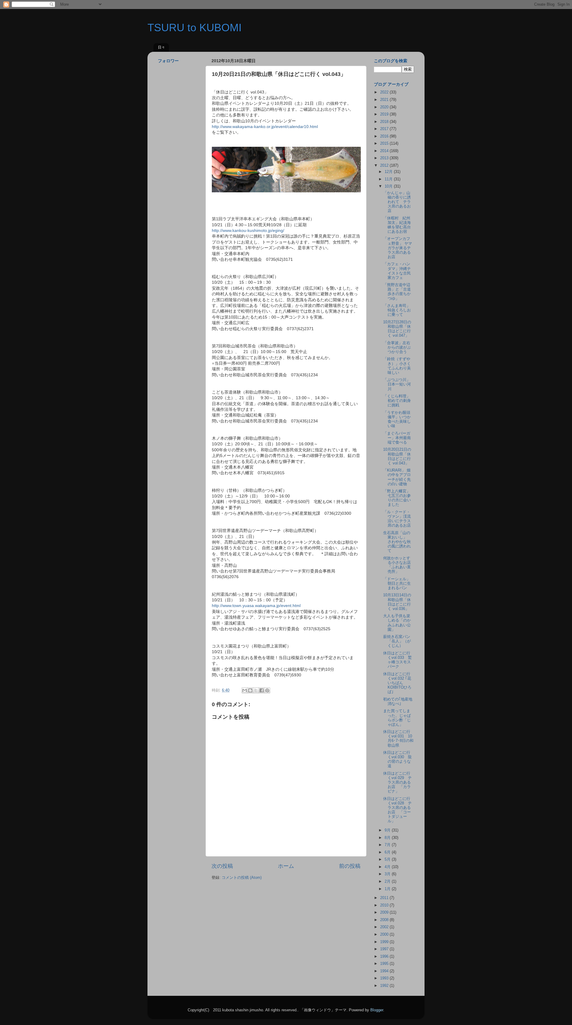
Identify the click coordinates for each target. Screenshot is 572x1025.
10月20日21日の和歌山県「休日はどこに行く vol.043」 (397, 456)
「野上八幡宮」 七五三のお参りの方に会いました (398, 498)
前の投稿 (349, 866)
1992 (385, 986)
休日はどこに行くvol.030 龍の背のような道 (397, 759)
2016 (385, 136)
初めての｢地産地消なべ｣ (397, 701)
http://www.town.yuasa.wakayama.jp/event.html (256, 605)
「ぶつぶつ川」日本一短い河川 (397, 384)
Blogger (376, 1010)
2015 (385, 143)
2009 (385, 912)
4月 (388, 867)
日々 (161, 47)
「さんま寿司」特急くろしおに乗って (397, 310)
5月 (388, 859)
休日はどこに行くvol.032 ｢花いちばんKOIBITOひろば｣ (397, 683)
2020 (385, 107)
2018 (385, 122)
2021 (385, 100)
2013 (385, 158)
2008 (385, 920)
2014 (385, 151)
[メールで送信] (245, 690)
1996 (385, 956)
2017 (385, 129)
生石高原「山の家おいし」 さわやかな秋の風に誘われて (397, 542)
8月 (388, 838)
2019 (385, 114)
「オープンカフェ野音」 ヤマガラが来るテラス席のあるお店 (397, 248)
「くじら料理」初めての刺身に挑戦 (397, 400)
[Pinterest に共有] (267, 690)
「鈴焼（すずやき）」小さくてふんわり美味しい (397, 366)
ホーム (286, 866)
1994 (385, 971)
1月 (388, 889)
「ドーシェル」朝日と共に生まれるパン (397, 583)
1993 (385, 978)
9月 (388, 830)
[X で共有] (256, 690)
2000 (385, 934)
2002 (385, 927)
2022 (385, 92)
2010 (385, 905)
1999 (385, 942)
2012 (385, 165)
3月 (388, 874)
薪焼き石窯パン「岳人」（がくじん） (397, 641)
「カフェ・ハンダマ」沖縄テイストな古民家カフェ (397, 271)
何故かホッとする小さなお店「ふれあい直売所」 (397, 565)
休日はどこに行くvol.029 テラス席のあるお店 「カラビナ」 (397, 782)
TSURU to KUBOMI (194, 27)
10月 (389, 186)
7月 (388, 845)
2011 (385, 898)
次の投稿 (222, 866)
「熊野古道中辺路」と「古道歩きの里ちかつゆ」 (397, 291)
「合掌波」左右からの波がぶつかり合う (397, 347)
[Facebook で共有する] (262, 690)
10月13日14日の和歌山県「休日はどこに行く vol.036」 (397, 602)
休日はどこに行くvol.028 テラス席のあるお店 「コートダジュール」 (397, 810)
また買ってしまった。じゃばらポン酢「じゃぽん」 (397, 717)
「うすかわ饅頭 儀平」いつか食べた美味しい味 (398, 419)
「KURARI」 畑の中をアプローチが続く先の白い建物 (397, 477)
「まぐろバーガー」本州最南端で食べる (397, 437)
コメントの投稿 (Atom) (242, 878)
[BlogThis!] (250, 690)
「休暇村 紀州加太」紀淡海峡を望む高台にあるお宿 (397, 225)
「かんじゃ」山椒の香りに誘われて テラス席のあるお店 (397, 202)
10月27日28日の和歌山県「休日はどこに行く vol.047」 (397, 329)
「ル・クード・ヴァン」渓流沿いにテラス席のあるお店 (397, 519)
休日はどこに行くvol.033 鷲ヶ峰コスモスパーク (397, 660)
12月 (389, 172)
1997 (385, 949)
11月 (389, 179)
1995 (385, 964)
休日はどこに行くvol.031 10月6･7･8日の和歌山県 (398, 738)
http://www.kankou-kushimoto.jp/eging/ (248, 230)
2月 (388, 881)
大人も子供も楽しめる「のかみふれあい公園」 (397, 622)
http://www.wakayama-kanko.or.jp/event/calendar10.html (265, 126)
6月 (388, 852)
